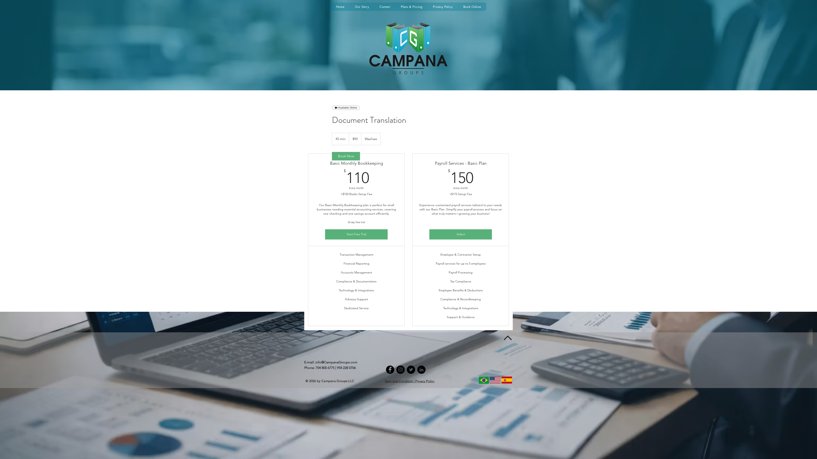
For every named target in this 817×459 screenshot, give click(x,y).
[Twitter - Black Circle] (411, 370)
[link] (346, 156)
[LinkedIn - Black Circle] (421, 370)
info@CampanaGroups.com (336, 362)
